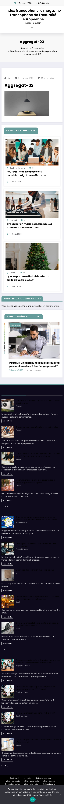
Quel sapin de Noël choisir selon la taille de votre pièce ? (28, 278)
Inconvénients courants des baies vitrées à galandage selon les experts (35, 481)
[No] (60, 794)
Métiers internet (49, 784)
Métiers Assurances (43, 778)
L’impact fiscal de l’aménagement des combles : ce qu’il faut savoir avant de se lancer (38, 454)
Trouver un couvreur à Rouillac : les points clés (37, 427)
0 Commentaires (47, 78)
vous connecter (22, 306)
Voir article (7, 421)
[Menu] (32, 27)
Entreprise (8, 325)
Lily (8, 78)
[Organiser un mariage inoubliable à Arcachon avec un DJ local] (32, 204)
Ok (32, 799)
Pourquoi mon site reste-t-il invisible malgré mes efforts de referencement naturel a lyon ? (26, 173)
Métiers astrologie (13, 781)
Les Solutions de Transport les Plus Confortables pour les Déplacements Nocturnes (37, 597)
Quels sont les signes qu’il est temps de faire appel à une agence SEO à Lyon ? (36, 687)
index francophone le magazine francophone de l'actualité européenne (33, 15)
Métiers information (31, 784)
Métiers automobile (31, 781)
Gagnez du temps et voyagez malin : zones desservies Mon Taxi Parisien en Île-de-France (36, 518)
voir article (7, 537)
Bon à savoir (14, 778)
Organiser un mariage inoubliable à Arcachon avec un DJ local (29, 225)
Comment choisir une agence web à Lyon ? (35, 713)
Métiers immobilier (12, 784)
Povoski (13, 220)
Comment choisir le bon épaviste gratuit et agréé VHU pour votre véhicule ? (38, 624)
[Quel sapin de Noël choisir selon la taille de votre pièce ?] (32, 256)
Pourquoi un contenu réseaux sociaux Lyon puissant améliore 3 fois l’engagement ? (27, 364)
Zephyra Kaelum (17, 168)
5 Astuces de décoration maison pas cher (35, 570)
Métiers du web (49, 781)
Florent (13, 272)
